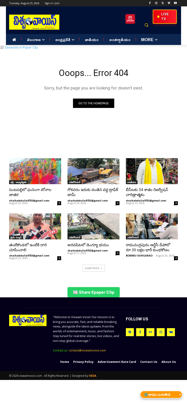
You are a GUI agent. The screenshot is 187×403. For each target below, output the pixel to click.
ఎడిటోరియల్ (74, 182)
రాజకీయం (131, 182)
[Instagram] (156, 3)
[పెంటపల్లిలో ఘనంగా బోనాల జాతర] (35, 171)
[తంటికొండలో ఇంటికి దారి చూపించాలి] (35, 226)
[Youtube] (175, 3)
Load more (92, 268)
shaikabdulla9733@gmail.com (29, 200)
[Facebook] (150, 3)
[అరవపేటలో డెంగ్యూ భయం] (93, 226)
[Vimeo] (168, 3)
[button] (146, 25)
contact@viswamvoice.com (87, 350)
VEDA (92, 376)
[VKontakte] (171, 332)
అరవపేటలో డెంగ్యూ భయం (88, 245)
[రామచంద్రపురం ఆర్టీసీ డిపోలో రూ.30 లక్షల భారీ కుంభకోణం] (152, 226)
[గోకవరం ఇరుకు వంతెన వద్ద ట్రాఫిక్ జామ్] (93, 171)
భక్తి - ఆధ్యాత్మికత (18, 182)
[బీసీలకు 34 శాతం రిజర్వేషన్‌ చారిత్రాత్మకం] (152, 171)
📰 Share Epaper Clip (93, 292)
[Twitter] (162, 3)
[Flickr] (150, 332)
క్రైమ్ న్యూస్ (16, 237)
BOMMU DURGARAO (139, 255)
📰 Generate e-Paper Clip (19, 47)
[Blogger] (130, 332)
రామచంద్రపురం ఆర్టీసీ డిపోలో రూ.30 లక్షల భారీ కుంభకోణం (148, 247)
